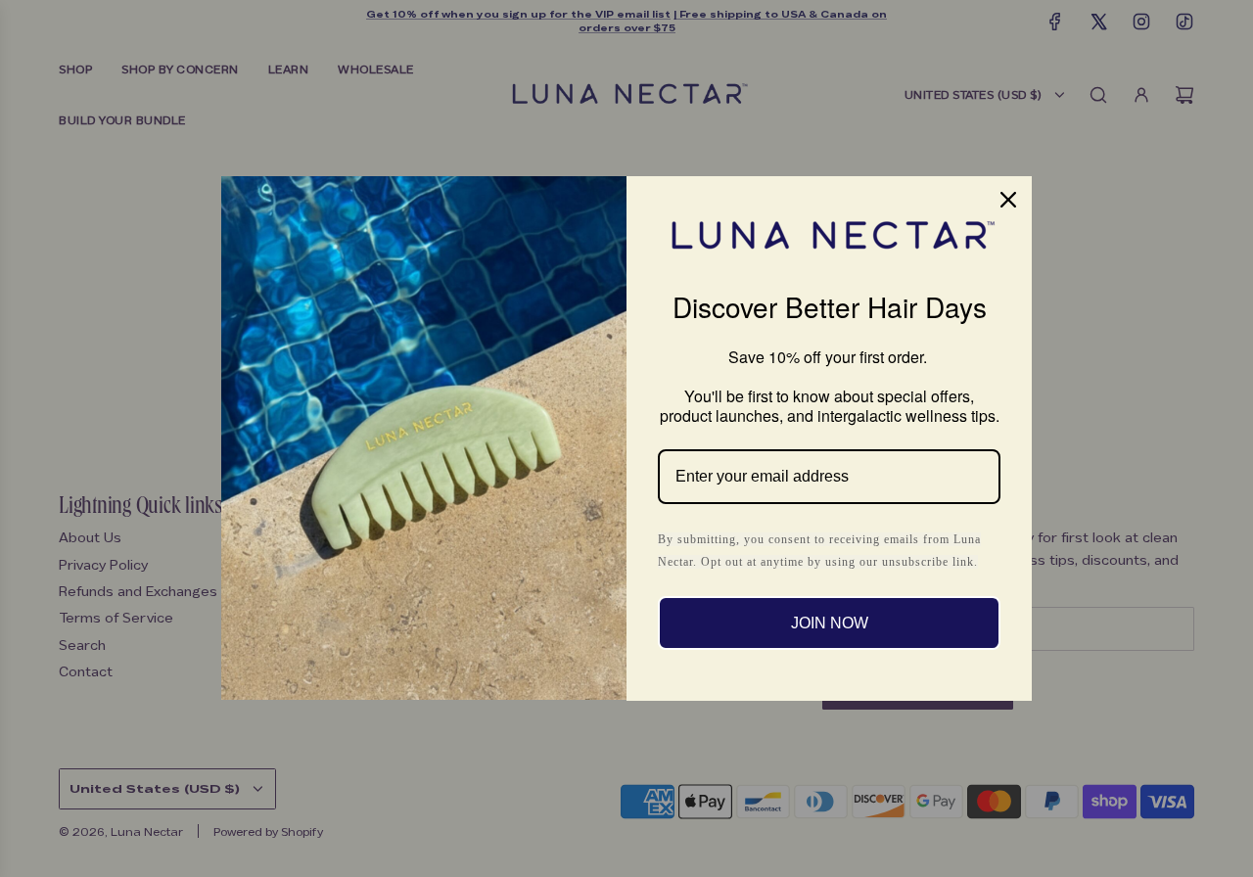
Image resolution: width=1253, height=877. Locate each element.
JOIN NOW (829, 623)
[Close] (1008, 199)
